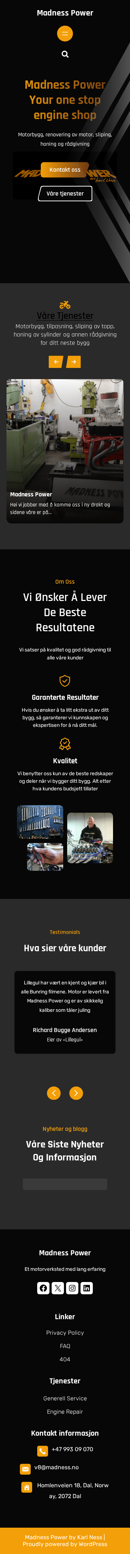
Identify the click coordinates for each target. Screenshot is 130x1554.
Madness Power (65, 13)
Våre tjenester (65, 193)
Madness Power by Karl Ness (63, 1537)
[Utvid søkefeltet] (65, 54)
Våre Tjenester (65, 316)
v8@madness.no (56, 1467)
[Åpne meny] (65, 33)
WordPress (93, 1544)
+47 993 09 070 (72, 1449)
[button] (54, 1091)
